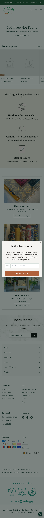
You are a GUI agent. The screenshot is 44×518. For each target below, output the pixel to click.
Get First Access (22, 273)
